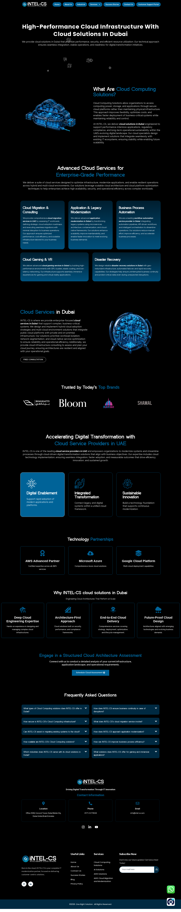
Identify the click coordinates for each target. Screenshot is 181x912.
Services (93, 4)
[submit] (156, 869)
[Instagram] (24, 884)
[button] (55, 710)
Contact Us (128, 4)
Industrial (81, 4)
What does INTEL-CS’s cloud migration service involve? (118, 721)
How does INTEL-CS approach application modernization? (119, 731)
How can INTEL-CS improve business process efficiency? (119, 742)
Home (57, 4)
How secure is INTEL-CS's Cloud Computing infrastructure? (50, 721)
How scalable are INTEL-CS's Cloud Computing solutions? (49, 742)
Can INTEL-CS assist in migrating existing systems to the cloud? (52, 731)
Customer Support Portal (148, 4)
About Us (68, 4)
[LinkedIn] (30, 884)
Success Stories (112, 4)
